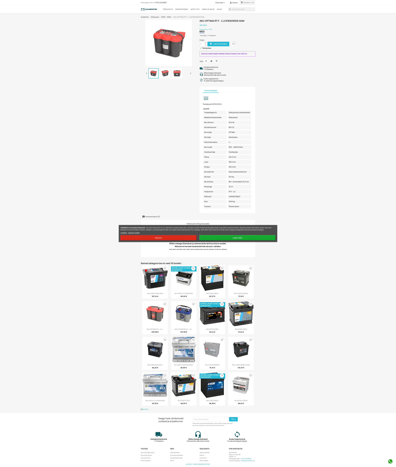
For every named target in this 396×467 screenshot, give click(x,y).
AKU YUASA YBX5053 (212, 365)
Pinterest (216, 61)
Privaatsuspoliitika (176, 455)
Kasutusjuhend (146, 455)
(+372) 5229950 (160, 2)
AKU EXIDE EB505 (212, 401)
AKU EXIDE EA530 (241, 329)
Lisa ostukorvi (218, 44)
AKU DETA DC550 (212, 329)
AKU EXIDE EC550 (184, 401)
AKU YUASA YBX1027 (241, 293)
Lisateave (123, 233)
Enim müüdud (145, 461)
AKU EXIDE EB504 (212, 293)
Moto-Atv (195, 9)
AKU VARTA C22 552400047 (183, 365)
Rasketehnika (181, 9)
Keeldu (158, 238)
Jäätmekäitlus (175, 453)
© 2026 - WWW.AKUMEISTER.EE (198, 464)
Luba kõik (237, 238)
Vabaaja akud (208, 9)
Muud (219, 9)
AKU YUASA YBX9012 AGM (241, 365)
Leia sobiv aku (145, 458)
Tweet (211, 61)
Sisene (202, 455)
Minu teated (204, 461)
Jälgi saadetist (205, 453)
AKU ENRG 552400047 (155, 365)
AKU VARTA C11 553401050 (183, 293)
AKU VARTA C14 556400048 (155, 401)
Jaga (206, 61)
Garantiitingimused (147, 453)
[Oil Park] (198, 409)
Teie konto (204, 449)
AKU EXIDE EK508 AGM (155, 293)
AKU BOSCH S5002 (241, 401)
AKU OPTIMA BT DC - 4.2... (184, 329)
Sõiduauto (168, 9)
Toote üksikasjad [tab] (210, 91)
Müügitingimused (176, 458)
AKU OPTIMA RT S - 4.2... (155, 329)
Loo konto (203, 458)
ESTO (172, 461)
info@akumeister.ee (248, 461)
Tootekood (207, 104)
